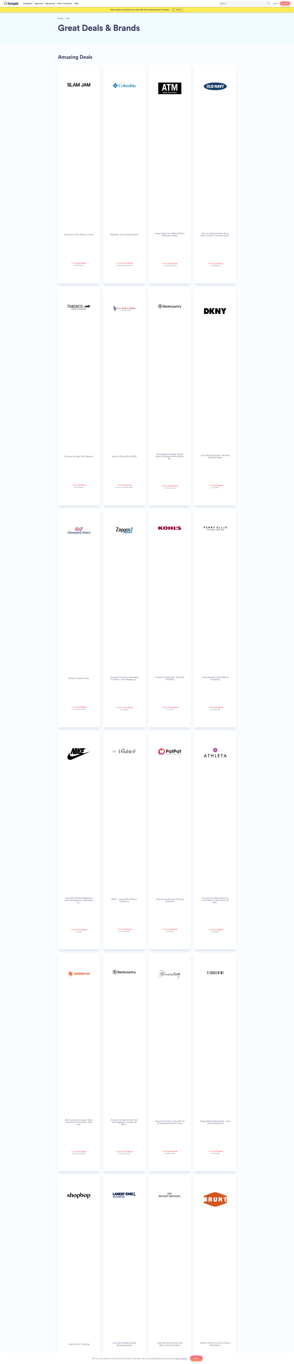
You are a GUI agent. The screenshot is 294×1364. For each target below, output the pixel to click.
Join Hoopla (285, 3)
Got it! (196, 1358)
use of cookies (181, 1358)
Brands (60, 18)
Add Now (179, 10)
